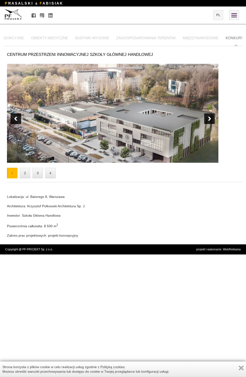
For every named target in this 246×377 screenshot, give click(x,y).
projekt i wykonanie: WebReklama (218, 249)
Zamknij (241, 368)
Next (16, 118)
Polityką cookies (112, 367)
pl (218, 15)
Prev (209, 118)
